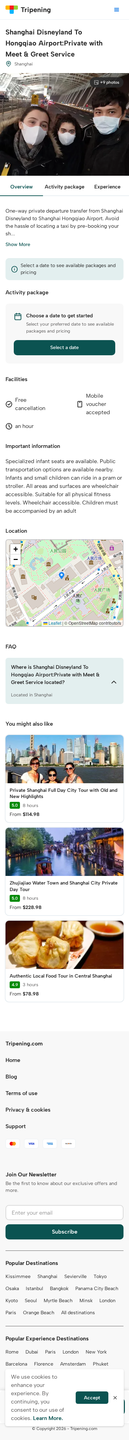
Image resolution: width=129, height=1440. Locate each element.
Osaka (12, 1288)
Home (13, 1060)
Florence (43, 1364)
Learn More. (48, 1418)
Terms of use (21, 1093)
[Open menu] (116, 10)
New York (96, 1352)
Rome (12, 1352)
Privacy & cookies (28, 1109)
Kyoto (12, 1301)
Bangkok (59, 1288)
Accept (92, 1398)
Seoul (31, 1301)
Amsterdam (73, 1364)
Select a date (64, 347)
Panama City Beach (96, 1288)
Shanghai (47, 1276)
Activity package (64, 187)
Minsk (86, 1301)
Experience (107, 187)
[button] (61, 576)
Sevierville (75, 1276)
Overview (21, 187)
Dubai (31, 1352)
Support (16, 1126)
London (107, 1301)
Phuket (100, 1364)
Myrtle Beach (58, 1301)
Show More (18, 244)
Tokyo (100, 1276)
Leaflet (54, 623)
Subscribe (64, 1231)
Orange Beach (38, 1313)
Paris (11, 1313)
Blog (11, 1076)
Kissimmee (18, 1276)
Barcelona (16, 1364)
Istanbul (34, 1288)
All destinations (78, 1313)
